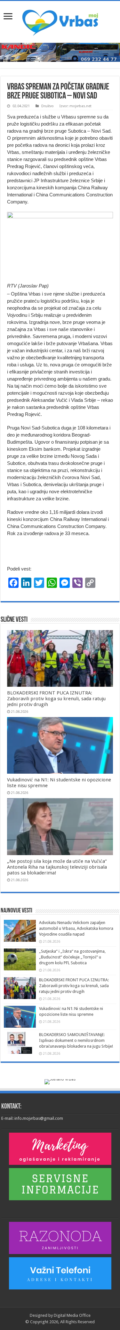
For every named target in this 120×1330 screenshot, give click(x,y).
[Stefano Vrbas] (60, 1081)
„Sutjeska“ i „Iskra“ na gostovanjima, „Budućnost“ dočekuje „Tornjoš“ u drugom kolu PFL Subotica (72, 957)
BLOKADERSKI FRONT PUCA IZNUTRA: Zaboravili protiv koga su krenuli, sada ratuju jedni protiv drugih (56, 698)
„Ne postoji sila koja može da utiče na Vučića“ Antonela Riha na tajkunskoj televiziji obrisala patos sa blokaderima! (57, 867)
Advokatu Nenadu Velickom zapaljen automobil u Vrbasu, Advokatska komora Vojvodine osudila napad (76, 928)
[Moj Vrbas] (60, 20)
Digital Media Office (72, 1315)
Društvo (47, 106)
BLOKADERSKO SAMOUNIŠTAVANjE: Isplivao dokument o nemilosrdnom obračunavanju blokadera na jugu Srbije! (76, 1040)
